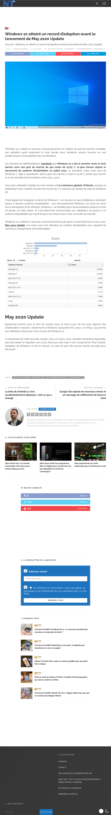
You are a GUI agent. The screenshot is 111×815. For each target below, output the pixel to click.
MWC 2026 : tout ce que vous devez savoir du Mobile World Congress (79, 780)
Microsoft (70, 49)
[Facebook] (32, 414)
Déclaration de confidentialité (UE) (75, 773)
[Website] (28, 414)
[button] (104, 811)
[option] (21, 456)
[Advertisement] (55, 14)
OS (7, 28)
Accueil (9, 44)
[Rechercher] (97, 3)
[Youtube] (45, 414)
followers (83, 496)
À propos (62, 762)
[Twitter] (37, 414)
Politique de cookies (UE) (69, 788)
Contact (62, 767)
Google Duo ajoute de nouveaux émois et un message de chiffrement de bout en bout (83, 394)
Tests (38, 625)
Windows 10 (99, 49)
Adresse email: (38, 571)
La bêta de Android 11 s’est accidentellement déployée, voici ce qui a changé (28, 394)
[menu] (104, 3)
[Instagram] (41, 414)
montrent (46, 163)
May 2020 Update (55, 49)
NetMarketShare (84, 49)
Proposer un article (68, 794)
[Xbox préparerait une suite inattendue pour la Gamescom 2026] (90, 452)
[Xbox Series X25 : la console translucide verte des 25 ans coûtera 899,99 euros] (21, 452)
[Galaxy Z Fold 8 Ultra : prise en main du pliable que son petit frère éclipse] (26, 661)
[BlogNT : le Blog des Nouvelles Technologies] (9, 3)
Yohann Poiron (21, 49)
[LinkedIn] (49, 414)
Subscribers (82, 508)
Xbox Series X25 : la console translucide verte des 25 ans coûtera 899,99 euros (17, 466)
